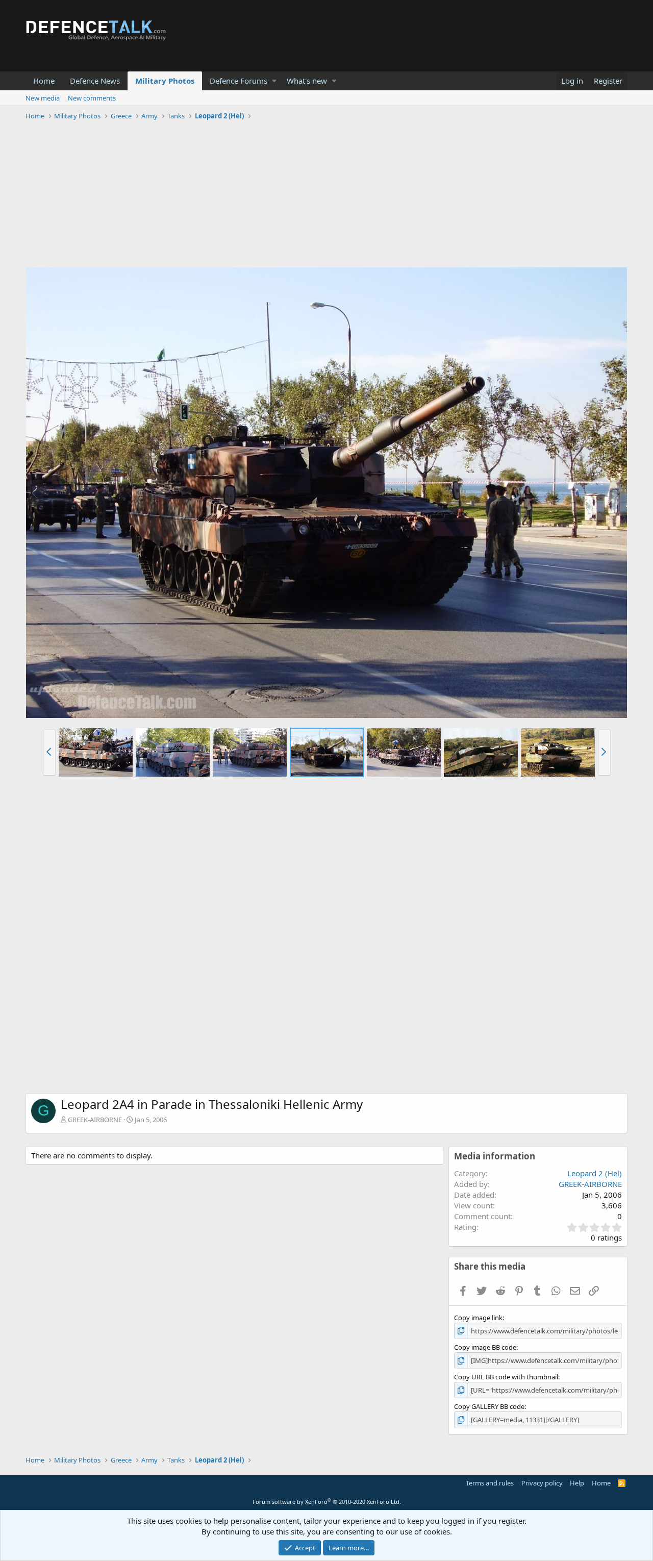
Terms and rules (490, 1483)
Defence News (95, 81)
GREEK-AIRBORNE (95, 1119)
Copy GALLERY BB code (489, 1406)
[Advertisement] (326, 195)
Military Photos (164, 81)
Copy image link (478, 1317)
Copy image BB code (485, 1347)
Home (44, 81)
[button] (274, 80)
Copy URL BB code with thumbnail (506, 1376)
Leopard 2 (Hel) (594, 1173)
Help (577, 1483)
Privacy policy (542, 1483)
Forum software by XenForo (327, 1501)
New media (43, 98)
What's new (307, 81)
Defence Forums (238, 81)
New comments (92, 98)
